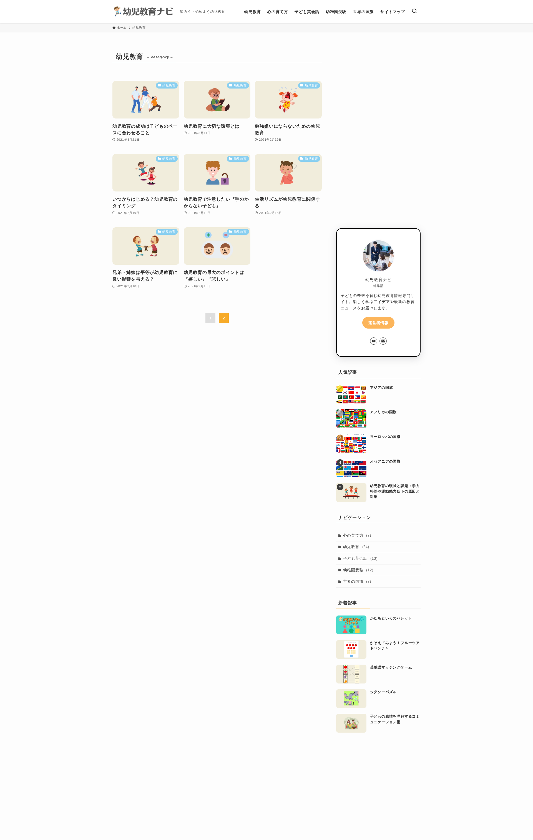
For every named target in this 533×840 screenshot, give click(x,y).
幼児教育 (356, 546)
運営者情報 (378, 323)
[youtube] (373, 341)
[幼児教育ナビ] (143, 11)
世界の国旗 (357, 581)
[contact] (383, 341)
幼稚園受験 (358, 570)
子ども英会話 (360, 558)
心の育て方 (357, 535)
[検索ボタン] (414, 11)
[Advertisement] (378, 133)
